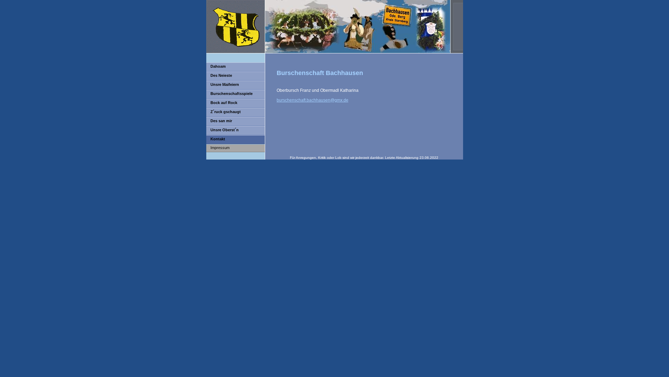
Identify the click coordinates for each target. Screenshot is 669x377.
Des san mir (221, 121)
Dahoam (218, 66)
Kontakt (217, 139)
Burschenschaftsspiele (231, 93)
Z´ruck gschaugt (225, 112)
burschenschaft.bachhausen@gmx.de (312, 100)
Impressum (220, 148)
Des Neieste (221, 75)
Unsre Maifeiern (224, 84)
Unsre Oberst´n (224, 130)
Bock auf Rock (223, 103)
